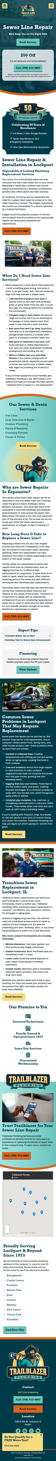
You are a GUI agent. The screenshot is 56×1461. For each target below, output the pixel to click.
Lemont (11, 1299)
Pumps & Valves (15, 436)
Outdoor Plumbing (16, 424)
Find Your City (15, 1329)
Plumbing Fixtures (16, 432)
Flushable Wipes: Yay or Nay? (20, 636)
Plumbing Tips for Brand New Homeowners (27, 640)
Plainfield (12, 1319)
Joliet (10, 1294)
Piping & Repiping (16, 428)
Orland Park (14, 1314)
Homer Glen (14, 1290)
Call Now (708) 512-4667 (28, 1)
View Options (28, 669)
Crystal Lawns (15, 1280)
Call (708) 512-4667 (28, 67)
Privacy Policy (36, 1458)
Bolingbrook (14, 1275)
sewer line (12, 179)
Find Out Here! (11, 1445)
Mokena (11, 1304)
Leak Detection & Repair (20, 419)
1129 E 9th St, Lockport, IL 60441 (28, 1423)
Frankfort (12, 1285)
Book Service (28, 42)
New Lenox (14, 1309)
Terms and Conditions (22, 1458)
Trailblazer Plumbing (15, 197)
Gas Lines (11, 415)
